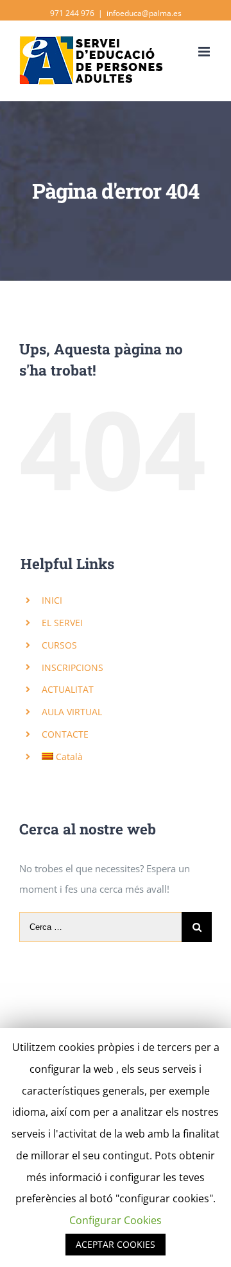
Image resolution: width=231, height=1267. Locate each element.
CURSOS (59, 645)
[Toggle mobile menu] (205, 51)
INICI (52, 600)
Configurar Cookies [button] (115, 1220)
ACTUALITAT (68, 689)
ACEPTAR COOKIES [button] (115, 1244)
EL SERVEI (62, 623)
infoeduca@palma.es (144, 13)
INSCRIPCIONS (72, 667)
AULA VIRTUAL (72, 712)
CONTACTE (65, 734)
